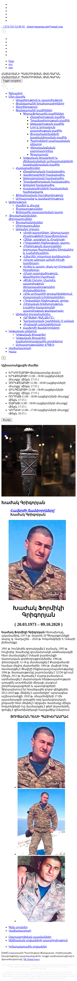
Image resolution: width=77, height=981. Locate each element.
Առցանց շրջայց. (28, 229)
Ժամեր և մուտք (27, 205)
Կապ (12, 351)
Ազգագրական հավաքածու (43, 178)
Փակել (7, 420)
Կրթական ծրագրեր (31, 334)
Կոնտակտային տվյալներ (28, 946)
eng (11, 67)
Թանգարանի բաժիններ (34, 110)
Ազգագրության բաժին (47, 123)
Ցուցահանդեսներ (29, 222)
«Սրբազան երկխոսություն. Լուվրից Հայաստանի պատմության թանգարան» (43, 307)
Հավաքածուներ (28, 168)
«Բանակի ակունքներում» (42, 324)
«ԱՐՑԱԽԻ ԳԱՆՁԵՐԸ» (38, 317)
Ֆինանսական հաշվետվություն (39, 195)
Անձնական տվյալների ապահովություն (38, 940)
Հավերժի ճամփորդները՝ (32, 510)
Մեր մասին (17, 96)
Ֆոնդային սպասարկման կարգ (39, 212)
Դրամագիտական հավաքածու (46, 181)
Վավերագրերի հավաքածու (44, 174)
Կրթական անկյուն (23, 331)
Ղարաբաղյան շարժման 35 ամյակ (48, 320)
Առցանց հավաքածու (39, 185)
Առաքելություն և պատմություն (39, 100)
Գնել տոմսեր (18, 927)
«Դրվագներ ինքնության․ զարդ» (46, 242)
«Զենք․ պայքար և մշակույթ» (44, 239)
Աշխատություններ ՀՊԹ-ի (35, 344)
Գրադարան (39, 154)
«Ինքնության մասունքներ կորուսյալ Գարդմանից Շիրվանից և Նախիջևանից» (48, 250)
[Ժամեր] (4, 87)
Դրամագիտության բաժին (50, 120)
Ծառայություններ (29, 208)
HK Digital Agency (31, 959)
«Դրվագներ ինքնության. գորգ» (46, 300)
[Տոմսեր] (15, 87)
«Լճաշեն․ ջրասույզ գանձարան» (47, 256)
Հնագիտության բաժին (47, 117)
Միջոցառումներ (28, 225)
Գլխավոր (16, 93)
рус (11, 64)
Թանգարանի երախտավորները (40, 103)
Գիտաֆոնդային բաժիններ (43, 113)
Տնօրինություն (26, 106)
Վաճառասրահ (20, 348)
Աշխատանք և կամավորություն (40, 198)
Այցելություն (18, 202)
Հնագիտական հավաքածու (44, 171)
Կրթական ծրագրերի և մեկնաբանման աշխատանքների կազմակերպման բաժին (48, 161)
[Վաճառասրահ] (10, 87)
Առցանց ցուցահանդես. (33, 314)
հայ (11, 61)
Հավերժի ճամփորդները (41, 327)
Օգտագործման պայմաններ (30, 936)
